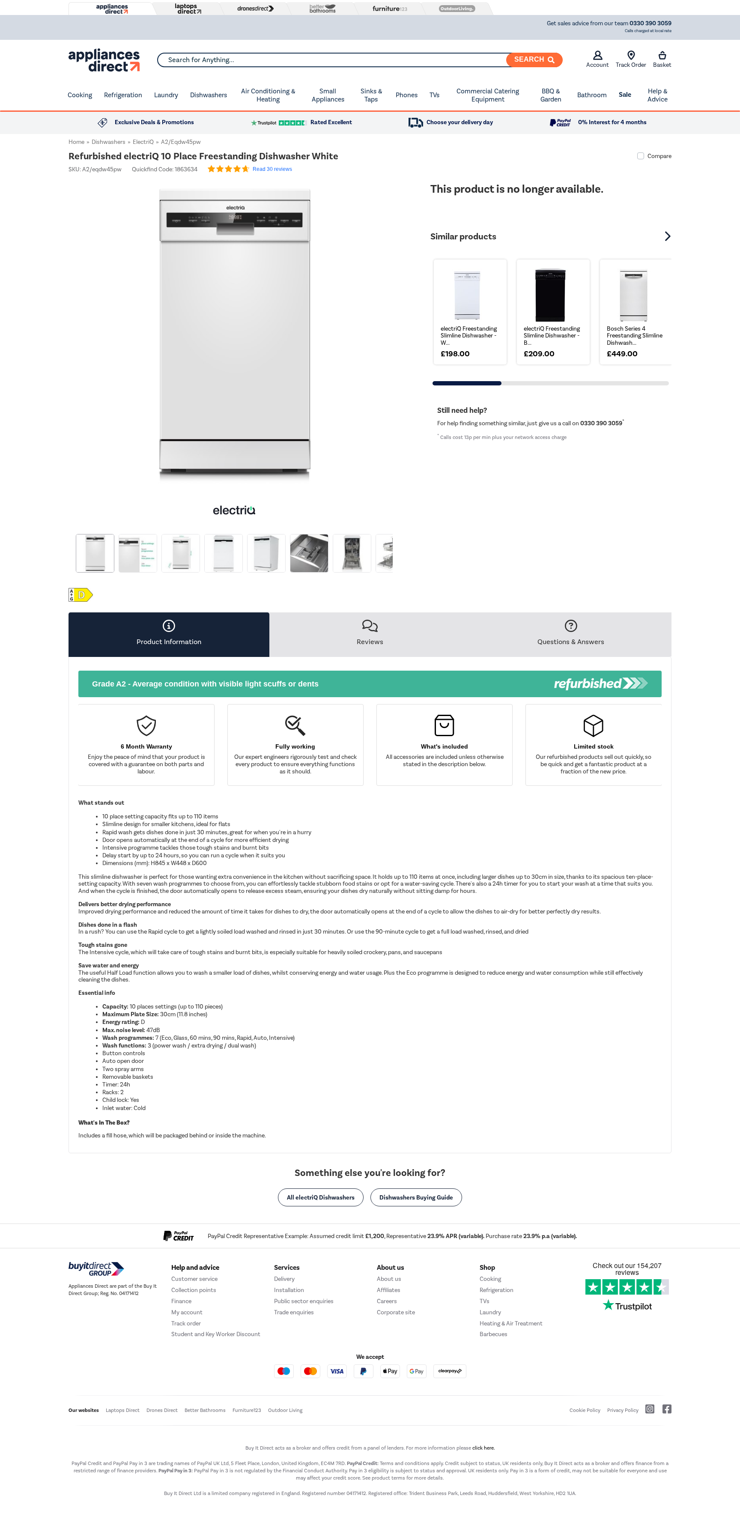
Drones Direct (162, 1410)
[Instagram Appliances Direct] (647, 1412)
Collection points (193, 1290)
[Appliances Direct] (111, 9)
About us (389, 1279)
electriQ (143, 142)
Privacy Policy (623, 1410)
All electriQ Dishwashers (321, 1197)
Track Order (631, 65)
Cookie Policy (585, 1410)
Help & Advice (658, 95)
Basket (662, 65)
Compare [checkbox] (659, 156)
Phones (407, 95)
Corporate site (396, 1312)
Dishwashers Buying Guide (416, 1197)
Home (76, 142)
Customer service (194, 1279)
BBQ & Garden (550, 95)
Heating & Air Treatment (511, 1323)
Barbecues (493, 1334)
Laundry (166, 95)
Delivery (284, 1279)
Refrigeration (123, 95)
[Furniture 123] (388, 8)
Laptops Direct (123, 1410)
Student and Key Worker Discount (215, 1334)
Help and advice (195, 1267)
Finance (181, 1301)
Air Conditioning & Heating (268, 95)
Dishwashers (208, 95)
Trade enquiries (294, 1312)
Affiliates (388, 1290)
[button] (394, 332)
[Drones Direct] (253, 9)
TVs (434, 95)
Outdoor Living (285, 1410)
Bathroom (592, 95)
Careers (387, 1301)
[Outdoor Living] (455, 8)
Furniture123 (247, 1410)
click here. (483, 1448)
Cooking (80, 95)
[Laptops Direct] (186, 8)
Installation (289, 1290)
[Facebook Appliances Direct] (663, 1412)
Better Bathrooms (205, 1410)
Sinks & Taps (371, 95)
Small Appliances (328, 95)
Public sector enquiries (304, 1301)
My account (187, 1312)
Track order (186, 1323)
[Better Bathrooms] (320, 8)
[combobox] (359, 60)
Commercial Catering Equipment (488, 95)
